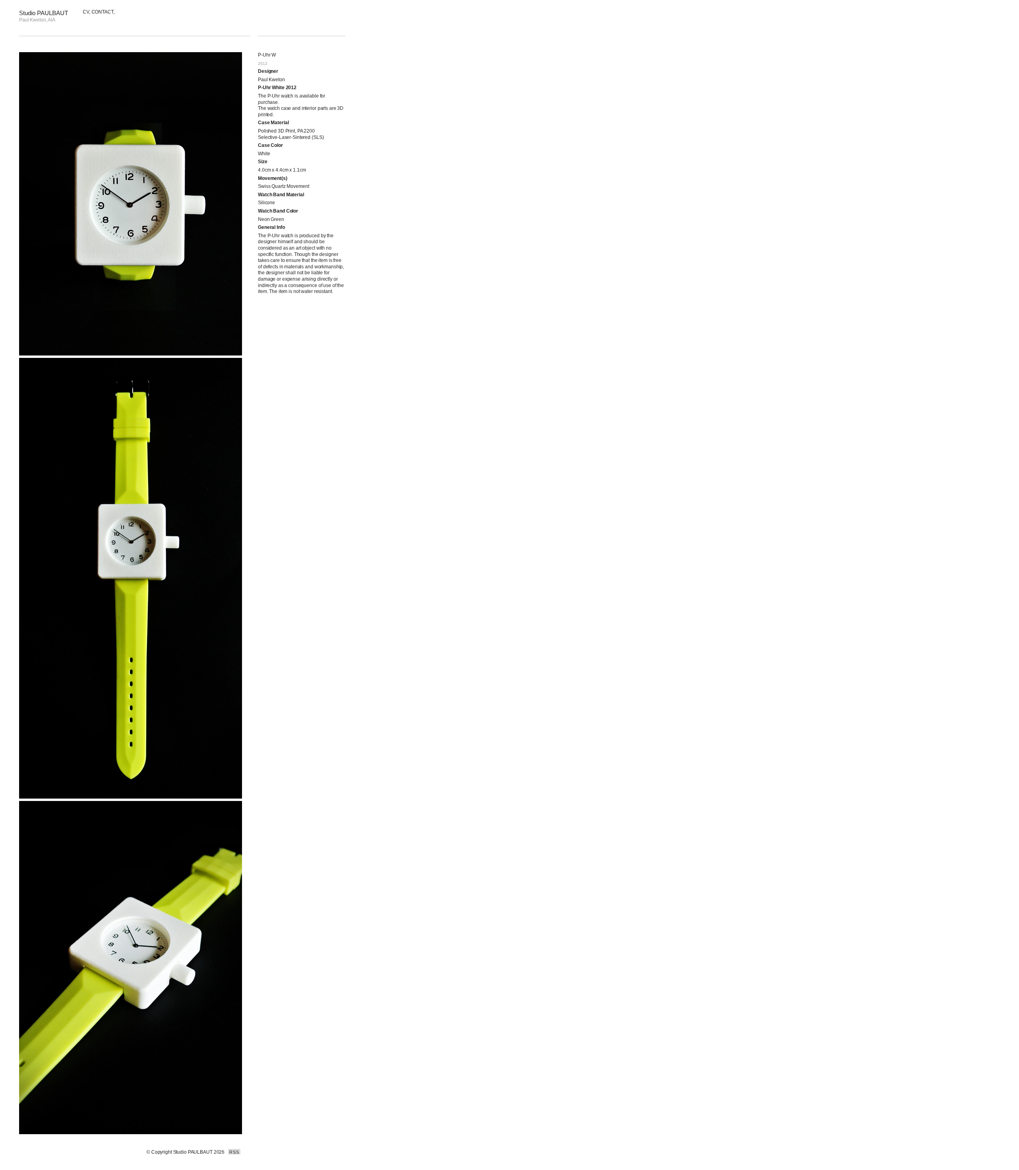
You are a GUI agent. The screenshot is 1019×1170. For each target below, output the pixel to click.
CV (86, 12)
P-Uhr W (267, 55)
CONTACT (102, 12)
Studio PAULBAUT (43, 13)
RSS (234, 1152)
